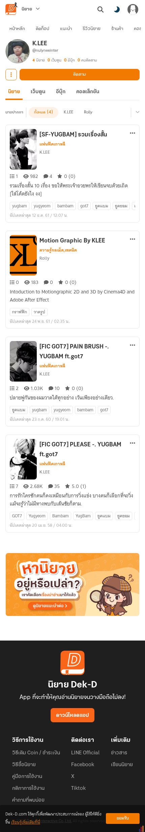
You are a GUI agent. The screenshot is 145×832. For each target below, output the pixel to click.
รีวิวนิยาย (91, 28)
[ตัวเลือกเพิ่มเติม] (11, 74)
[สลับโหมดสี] (116, 9)
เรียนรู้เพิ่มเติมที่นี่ (25, 822)
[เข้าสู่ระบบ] (133, 9)
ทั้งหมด (40, 112)
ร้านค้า (117, 28)
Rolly (88, 112)
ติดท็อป (42, 28)
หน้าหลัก (17, 28)
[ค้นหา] (100, 9)
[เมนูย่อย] (137, 112)
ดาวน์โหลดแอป (72, 715)
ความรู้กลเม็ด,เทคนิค (58, 250)
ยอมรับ (123, 818)
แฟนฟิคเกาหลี (52, 144)
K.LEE (68, 112)
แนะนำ (66, 28)
